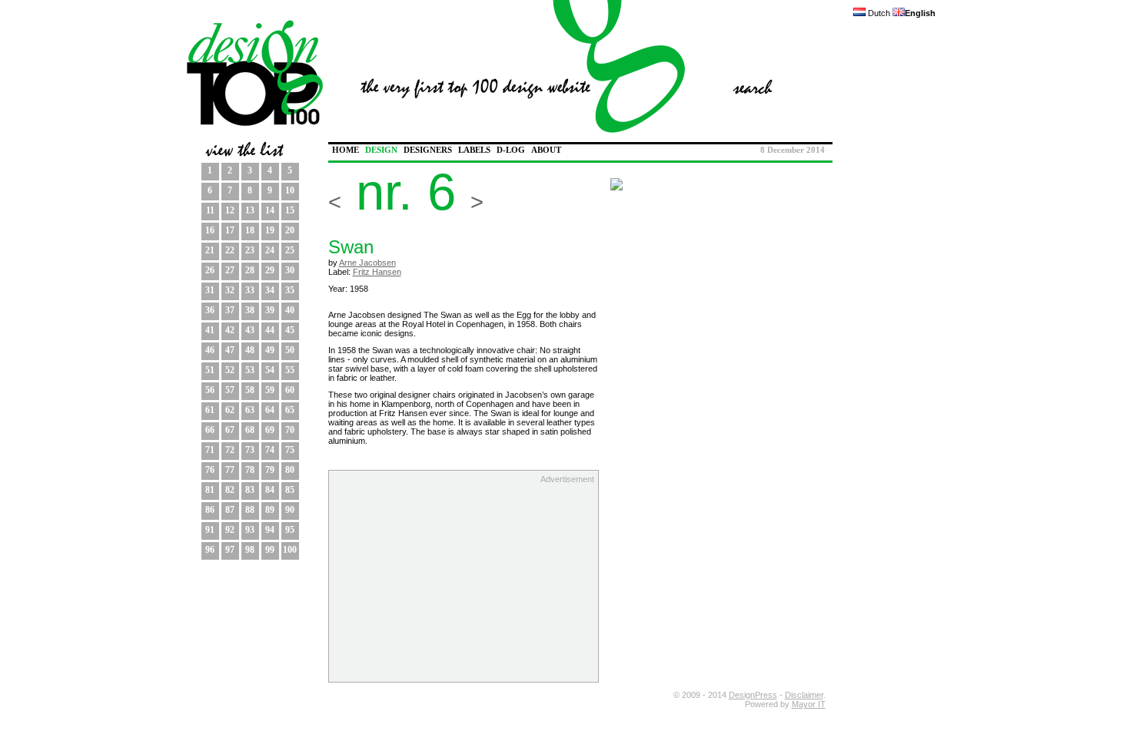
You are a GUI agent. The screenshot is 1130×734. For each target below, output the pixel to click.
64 (269, 410)
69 (269, 430)
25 (289, 250)
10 (289, 190)
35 (289, 290)
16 (209, 230)
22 (229, 250)
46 (209, 350)
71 (209, 450)
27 (229, 270)
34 (269, 290)
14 (269, 210)
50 (289, 350)
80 (289, 470)
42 (229, 330)
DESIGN (381, 150)
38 (249, 310)
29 (269, 270)
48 (249, 350)
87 (229, 509)
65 (289, 410)
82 (229, 489)
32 (229, 290)
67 (229, 430)
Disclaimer (804, 694)
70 (289, 430)
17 (229, 230)
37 (229, 310)
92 (229, 529)
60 (289, 390)
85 (289, 489)
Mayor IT (809, 704)
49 (269, 350)
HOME (345, 150)
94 (269, 529)
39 (269, 310)
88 (249, 509)
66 (209, 430)
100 (290, 549)
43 (249, 330)
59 (269, 390)
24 (269, 250)
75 (289, 450)
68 (249, 430)
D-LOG (511, 150)
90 (289, 509)
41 (209, 330)
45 (289, 330)
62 (229, 410)
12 (229, 210)
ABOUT (546, 150)
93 (249, 529)
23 (249, 250)
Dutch (878, 13)
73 (249, 450)
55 (289, 370)
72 (229, 450)
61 (209, 410)
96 (209, 549)
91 (209, 529)
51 (209, 370)
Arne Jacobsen (367, 262)
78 (249, 470)
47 (229, 350)
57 (229, 390)
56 (209, 390)
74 (269, 450)
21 (209, 250)
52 (229, 370)
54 (269, 370)
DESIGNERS (428, 150)
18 (249, 230)
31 (209, 290)
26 (209, 270)
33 (249, 290)
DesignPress (753, 694)
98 (249, 549)
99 (269, 549)
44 (269, 330)
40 (289, 310)
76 (209, 470)
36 (209, 310)
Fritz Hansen (377, 271)
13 (249, 210)
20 (289, 230)
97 (229, 549)
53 (249, 370)
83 (249, 489)
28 (249, 270)
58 (249, 390)
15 (289, 210)
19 (269, 230)
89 (269, 509)
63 (249, 410)
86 (209, 509)
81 (209, 489)
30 (289, 270)
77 (229, 470)
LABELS (474, 150)
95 (289, 529)
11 (210, 210)
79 (269, 470)
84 (269, 489)
